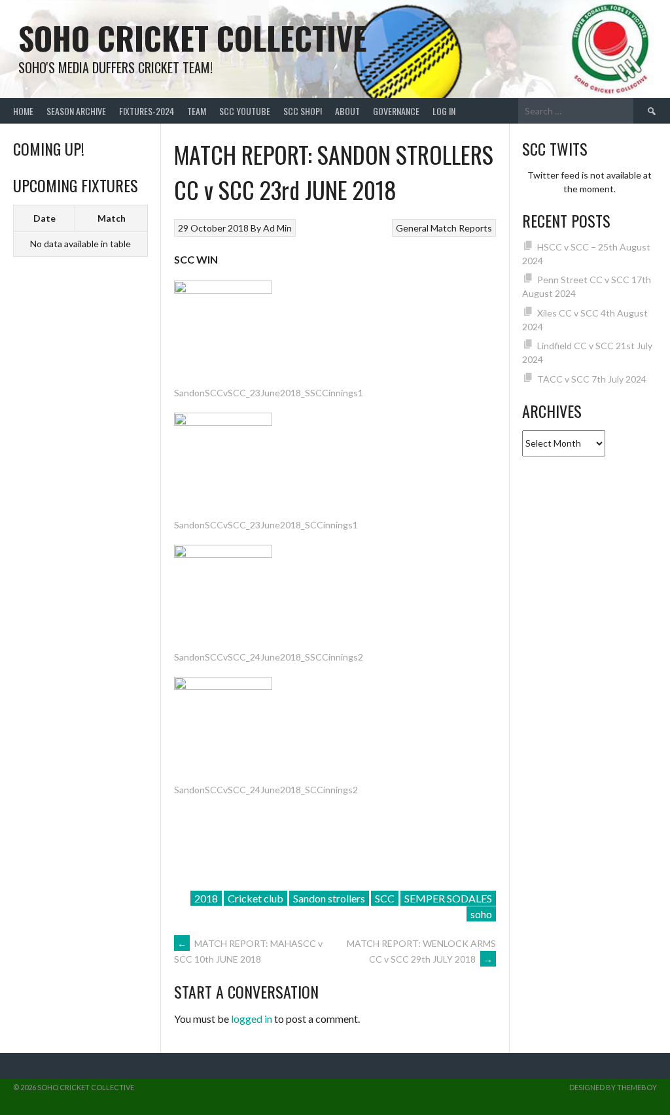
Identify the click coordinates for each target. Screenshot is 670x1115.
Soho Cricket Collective (192, 37)
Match (111, 218)
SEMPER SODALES (448, 898)
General (412, 227)
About (347, 111)
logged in (251, 1018)
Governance (396, 111)
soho (481, 914)
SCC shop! (302, 111)
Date (44, 218)
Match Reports (461, 227)
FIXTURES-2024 (146, 111)
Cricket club (255, 898)
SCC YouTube (244, 111)
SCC (385, 898)
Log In (443, 111)
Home (23, 111)
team (196, 111)
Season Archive (76, 111)
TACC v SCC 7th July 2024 (591, 379)
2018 (206, 898)
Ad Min (277, 227)
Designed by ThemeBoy (613, 1087)
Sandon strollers (329, 898)
